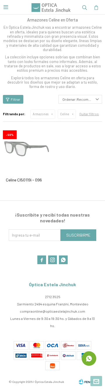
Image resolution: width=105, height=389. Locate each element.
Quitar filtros (89, 114)
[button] (84, 7)
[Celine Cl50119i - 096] (27, 148)
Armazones (40, 114)
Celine (64, 114)
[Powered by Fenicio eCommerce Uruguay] (87, 381)
